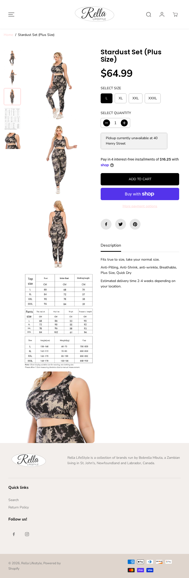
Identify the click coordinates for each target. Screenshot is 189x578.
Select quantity (116, 113)
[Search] (148, 14)
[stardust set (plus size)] (58, 85)
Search (13, 500)
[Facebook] (106, 224)
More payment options (140, 206)
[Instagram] (27, 534)
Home (8, 34)
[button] (10, 14)
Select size (111, 88)
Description (111, 245)
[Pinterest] (135, 224)
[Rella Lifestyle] (94, 14)
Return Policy (18, 507)
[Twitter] (120, 224)
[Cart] (175, 14)
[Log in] (162, 14)
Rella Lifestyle (31, 563)
